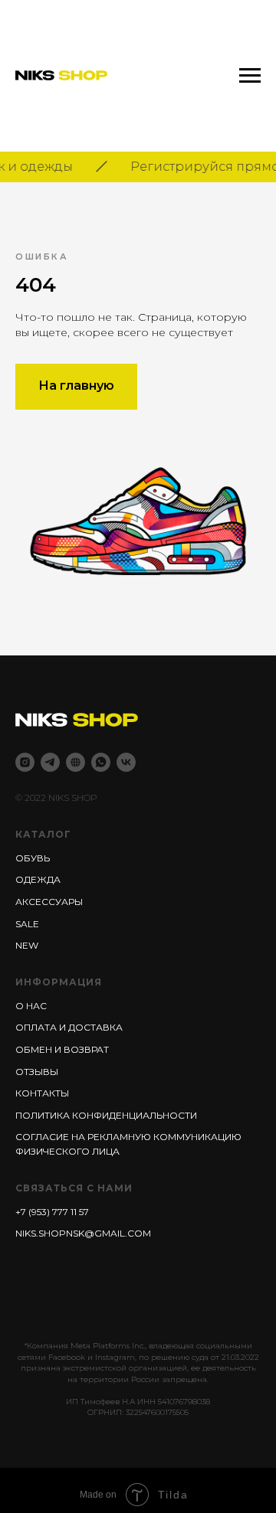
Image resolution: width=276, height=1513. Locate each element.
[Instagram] (24, 762)
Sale (27, 924)
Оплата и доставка (69, 1027)
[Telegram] (50, 762)
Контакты (42, 1093)
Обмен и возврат (62, 1049)
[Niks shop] (75, 762)
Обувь (32, 858)
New (26, 945)
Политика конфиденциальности (106, 1115)
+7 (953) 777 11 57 (52, 1211)
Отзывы (36, 1071)
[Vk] (126, 762)
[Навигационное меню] (250, 75)
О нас (31, 1005)
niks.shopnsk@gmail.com (83, 1233)
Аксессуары (49, 901)
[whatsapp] (100, 762)
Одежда (38, 879)
